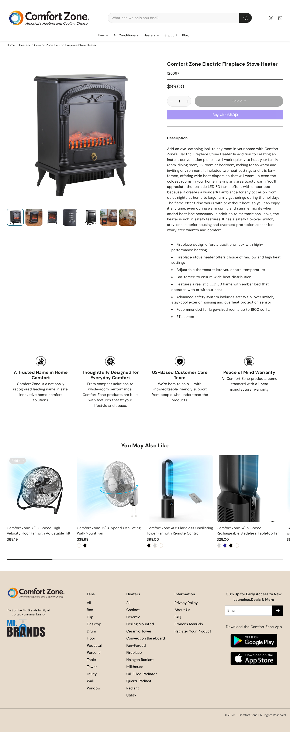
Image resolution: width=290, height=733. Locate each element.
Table (91, 659)
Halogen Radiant (140, 659)
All (89, 602)
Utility (92, 674)
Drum (91, 631)
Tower (92, 666)
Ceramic (133, 617)
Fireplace (134, 652)
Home (11, 45)
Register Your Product (193, 631)
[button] (180, 18)
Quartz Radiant (138, 681)
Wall (90, 681)
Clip (90, 617)
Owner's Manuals (189, 624)
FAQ (178, 617)
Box (90, 609)
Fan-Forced (136, 645)
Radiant (132, 688)
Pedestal (94, 645)
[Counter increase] (187, 101)
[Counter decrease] (171, 101)
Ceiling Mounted (140, 624)
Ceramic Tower (138, 631)
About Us (182, 609)
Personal (94, 652)
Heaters (24, 45)
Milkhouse (134, 666)
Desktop (94, 624)
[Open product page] (110, 488)
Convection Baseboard (145, 638)
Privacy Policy (186, 602)
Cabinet (133, 609)
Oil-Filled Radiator (141, 674)
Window (93, 688)
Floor (91, 638)
